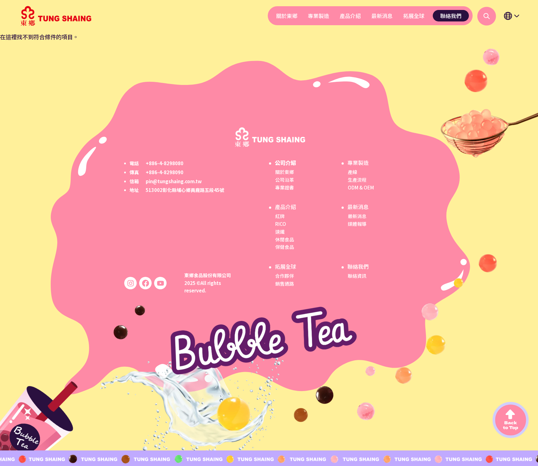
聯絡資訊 (357, 276)
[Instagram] (130, 283)
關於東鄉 (286, 16)
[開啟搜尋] (486, 16)
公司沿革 (284, 179)
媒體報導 (357, 224)
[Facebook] (145, 283)
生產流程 (357, 179)
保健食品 (284, 247)
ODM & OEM (361, 187)
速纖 (280, 231)
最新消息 (382, 16)
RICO (280, 224)
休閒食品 (284, 239)
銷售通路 (284, 283)
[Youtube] (160, 283)
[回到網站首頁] (55, 16)
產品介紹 (350, 16)
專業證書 (284, 187)
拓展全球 (413, 16)
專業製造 (318, 16)
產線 (352, 172)
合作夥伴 (284, 276)
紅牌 (280, 216)
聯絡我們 (450, 16)
